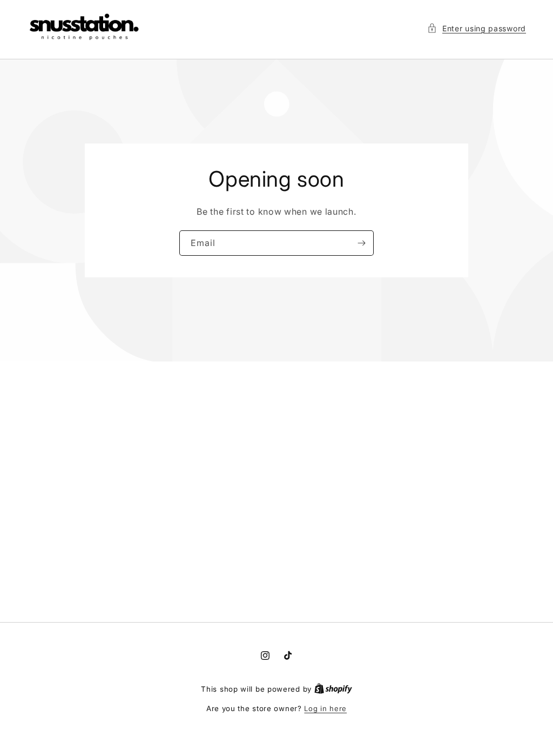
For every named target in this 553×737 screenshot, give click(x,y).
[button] (476, 28)
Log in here (325, 708)
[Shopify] (333, 689)
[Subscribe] (361, 243)
